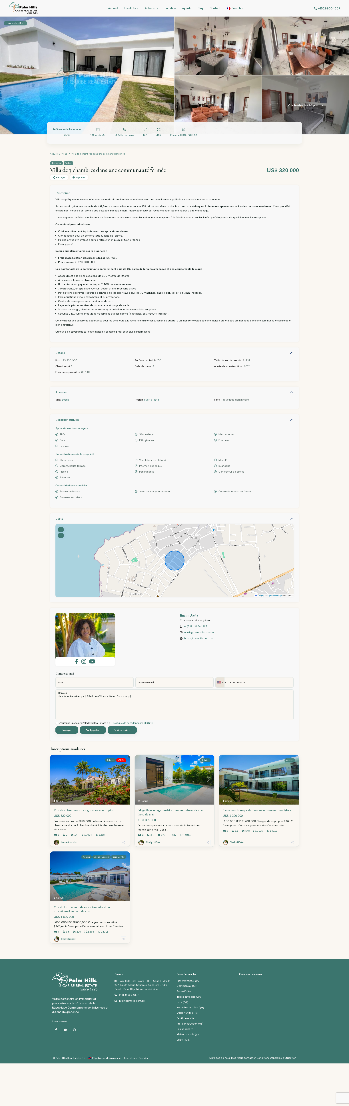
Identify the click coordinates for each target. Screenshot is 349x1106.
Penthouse (183, 1018)
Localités (130, 8)
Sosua (65, 399)
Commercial (184, 985)
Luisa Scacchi (69, 842)
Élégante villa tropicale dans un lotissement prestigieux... (258, 810)
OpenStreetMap (275, 595)
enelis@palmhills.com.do (199, 632)
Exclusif (181, 991)
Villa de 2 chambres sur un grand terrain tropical (84, 810)
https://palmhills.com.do (198, 638)
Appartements (185, 980)
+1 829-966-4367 (129, 994)
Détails (60, 353)
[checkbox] (56, 723)
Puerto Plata (151, 399)
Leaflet (260, 595)
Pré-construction (187, 1023)
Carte (59, 519)
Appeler (94, 730)
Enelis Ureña (189, 615)
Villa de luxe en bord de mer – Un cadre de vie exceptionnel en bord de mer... (82, 909)
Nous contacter (246, 1057)
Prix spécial (183, 1029)
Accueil (113, 8)
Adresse (61, 392)
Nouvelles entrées (187, 1007)
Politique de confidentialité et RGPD (133, 723)
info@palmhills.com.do (132, 1000)
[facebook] (56, 1029)
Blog (200, 8)
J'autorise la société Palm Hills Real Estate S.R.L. (106, 723)
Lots (179, 1002)
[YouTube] (65, 1029)
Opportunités (185, 1012)
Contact (215, 8)
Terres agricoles (186, 996)
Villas (64, 153)
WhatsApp (123, 730)
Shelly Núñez (153, 842)
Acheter (150, 8)
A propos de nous (219, 1057)
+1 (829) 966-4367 (195, 626)
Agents (187, 8)
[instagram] (74, 1029)
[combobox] (220, 682)
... (67, 829)
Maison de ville (185, 1034)
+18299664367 (329, 8)
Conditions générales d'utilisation (276, 1057)
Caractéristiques (67, 420)
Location (170, 8)
